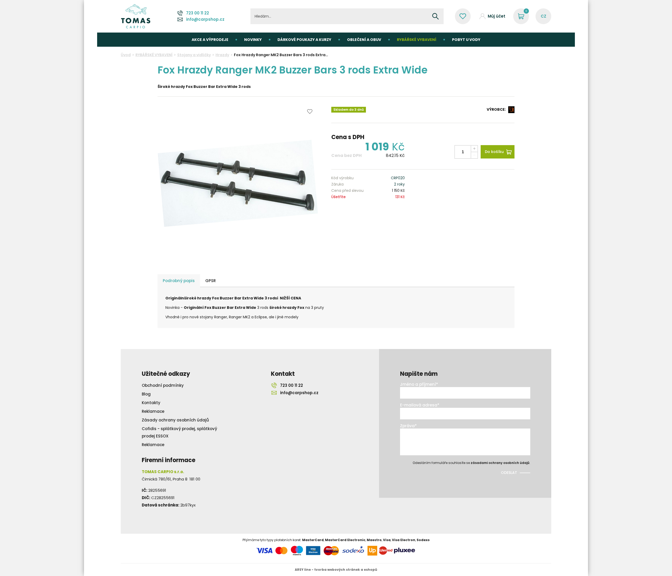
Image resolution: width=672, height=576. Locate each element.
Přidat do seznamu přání (310, 111)
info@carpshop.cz (205, 19)
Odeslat (509, 472)
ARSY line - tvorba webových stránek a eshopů (336, 569)
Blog (146, 394)
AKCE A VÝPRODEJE (210, 39)
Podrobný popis (179, 280)
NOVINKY (253, 39)
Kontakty (151, 402)
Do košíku (494, 151)
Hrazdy (222, 54)
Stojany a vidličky (194, 54)
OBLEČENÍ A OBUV (364, 39)
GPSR (210, 280)
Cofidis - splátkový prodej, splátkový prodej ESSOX (179, 432)
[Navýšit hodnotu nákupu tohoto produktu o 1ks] (474, 148)
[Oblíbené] (463, 16)
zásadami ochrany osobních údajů (500, 463)
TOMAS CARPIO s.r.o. (136, 16)
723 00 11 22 (197, 13)
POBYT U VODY (466, 39)
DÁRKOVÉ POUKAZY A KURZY (304, 39)
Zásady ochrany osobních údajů (175, 420)
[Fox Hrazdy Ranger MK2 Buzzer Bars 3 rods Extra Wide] (238, 183)
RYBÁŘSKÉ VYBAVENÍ (416, 39)
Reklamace (153, 411)
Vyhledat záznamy (435, 16)
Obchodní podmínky (163, 385)
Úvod (126, 54)
